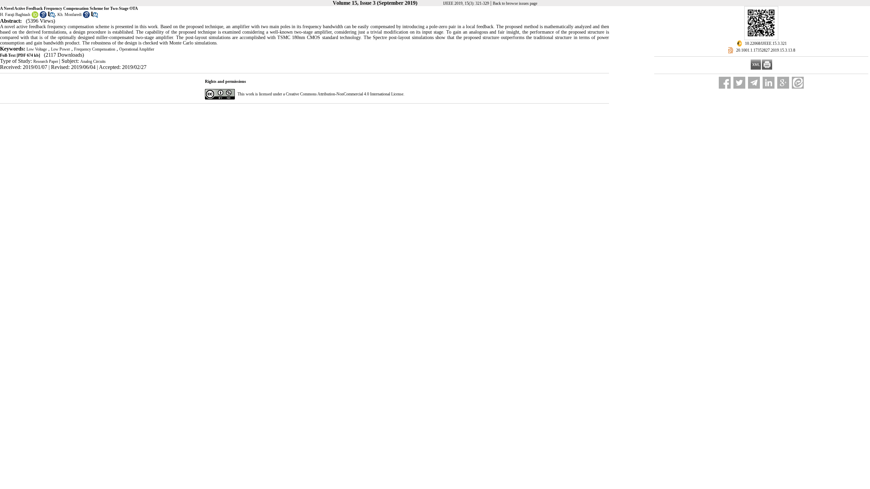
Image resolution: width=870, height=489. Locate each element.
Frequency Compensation (94, 49)
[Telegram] (754, 83)
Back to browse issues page (515, 3)
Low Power (60, 49)
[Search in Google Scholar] (43, 16)
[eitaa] (798, 83)
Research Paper (46, 61)
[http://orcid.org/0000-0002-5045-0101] (35, 16)
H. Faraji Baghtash (15, 14)
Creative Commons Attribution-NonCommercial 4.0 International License (344, 94)
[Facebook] (725, 83)
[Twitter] (739, 83)
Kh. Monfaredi (69, 14)
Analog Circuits (93, 61)
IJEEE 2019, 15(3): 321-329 (466, 3)
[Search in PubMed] (51, 16)
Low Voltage (37, 49)
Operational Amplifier (136, 49)
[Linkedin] (769, 83)
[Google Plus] (783, 83)
